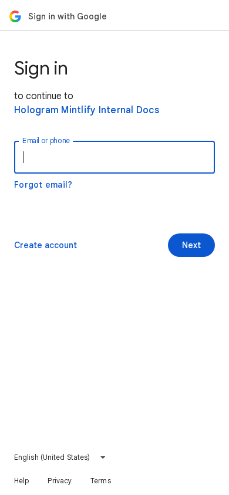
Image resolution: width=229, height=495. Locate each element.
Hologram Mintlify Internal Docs (86, 110)
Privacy (60, 480)
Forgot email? (43, 184)
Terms (100, 480)
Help (21, 480)
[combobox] (60, 457)
